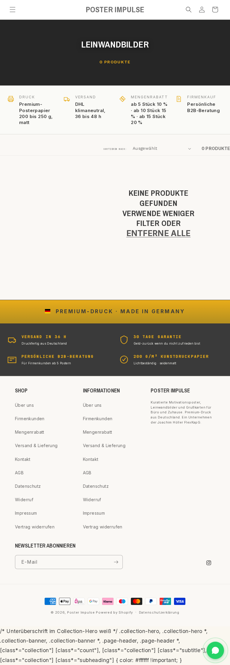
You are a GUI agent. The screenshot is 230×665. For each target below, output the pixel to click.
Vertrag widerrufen (35, 526)
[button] (12, 9)
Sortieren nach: (115, 149)
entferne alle (158, 233)
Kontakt (23, 459)
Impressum (26, 513)
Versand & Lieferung (36, 445)
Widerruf (24, 499)
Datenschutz (28, 486)
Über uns (24, 405)
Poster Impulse (81, 612)
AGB (19, 472)
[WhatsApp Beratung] (215, 650)
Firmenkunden (30, 418)
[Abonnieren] (115, 562)
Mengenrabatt (29, 432)
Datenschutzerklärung (159, 612)
